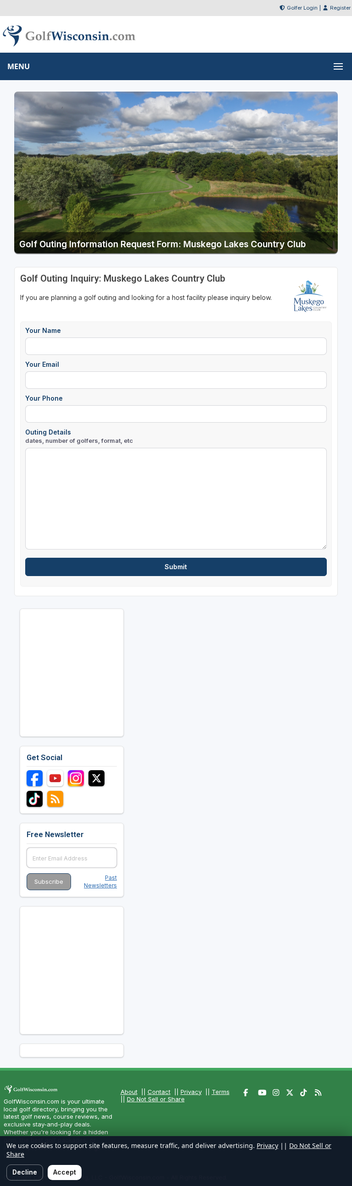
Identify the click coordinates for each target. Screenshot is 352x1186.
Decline (24, 1172)
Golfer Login (302, 8)
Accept (64, 1172)
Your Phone (44, 398)
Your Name (43, 330)
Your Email (42, 364)
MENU (18, 66)
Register (340, 8)
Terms (221, 1091)
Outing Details (79, 436)
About (129, 1091)
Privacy (191, 1091)
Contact (159, 1091)
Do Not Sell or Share (156, 1099)
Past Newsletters (100, 881)
